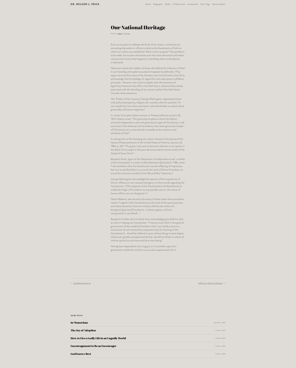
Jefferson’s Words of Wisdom (210, 283)
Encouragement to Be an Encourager (93, 345)
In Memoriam (79, 322)
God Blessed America (82, 283)
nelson (120, 33)
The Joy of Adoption (83, 330)
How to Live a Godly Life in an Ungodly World (98, 338)
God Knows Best (81, 353)
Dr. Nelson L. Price (85, 4)
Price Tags (127, 33)
